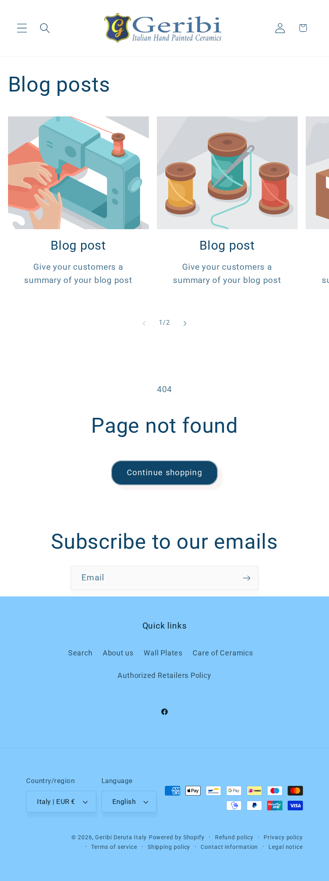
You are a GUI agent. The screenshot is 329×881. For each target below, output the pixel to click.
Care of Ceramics (223, 653)
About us (118, 653)
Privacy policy (283, 837)
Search (80, 653)
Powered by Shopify (177, 837)
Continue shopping (164, 472)
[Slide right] (185, 323)
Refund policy (234, 837)
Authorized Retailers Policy (164, 675)
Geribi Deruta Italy (120, 837)
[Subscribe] (246, 578)
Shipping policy (169, 847)
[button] (21, 27)
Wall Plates (163, 653)
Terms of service (114, 847)
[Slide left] (144, 323)
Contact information (229, 847)
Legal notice (285, 847)
